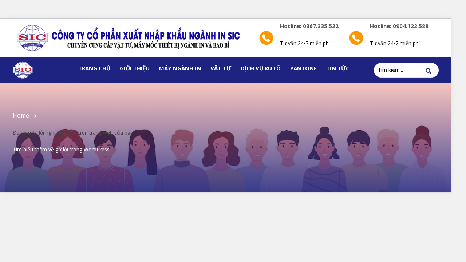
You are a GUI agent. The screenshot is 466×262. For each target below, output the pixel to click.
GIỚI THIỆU (135, 68)
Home (21, 115)
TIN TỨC (338, 68)
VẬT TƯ (220, 68)
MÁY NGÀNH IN (180, 68)
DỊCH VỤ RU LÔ (261, 68)
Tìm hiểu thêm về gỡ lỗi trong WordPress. (62, 149)
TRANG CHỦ (94, 68)
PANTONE (303, 68)
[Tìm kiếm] (428, 71)
